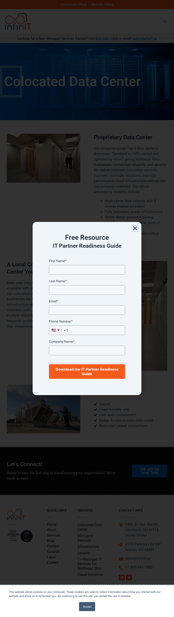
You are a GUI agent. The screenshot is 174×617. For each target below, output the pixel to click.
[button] (135, 228)
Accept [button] (87, 606)
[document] (87, 308)
